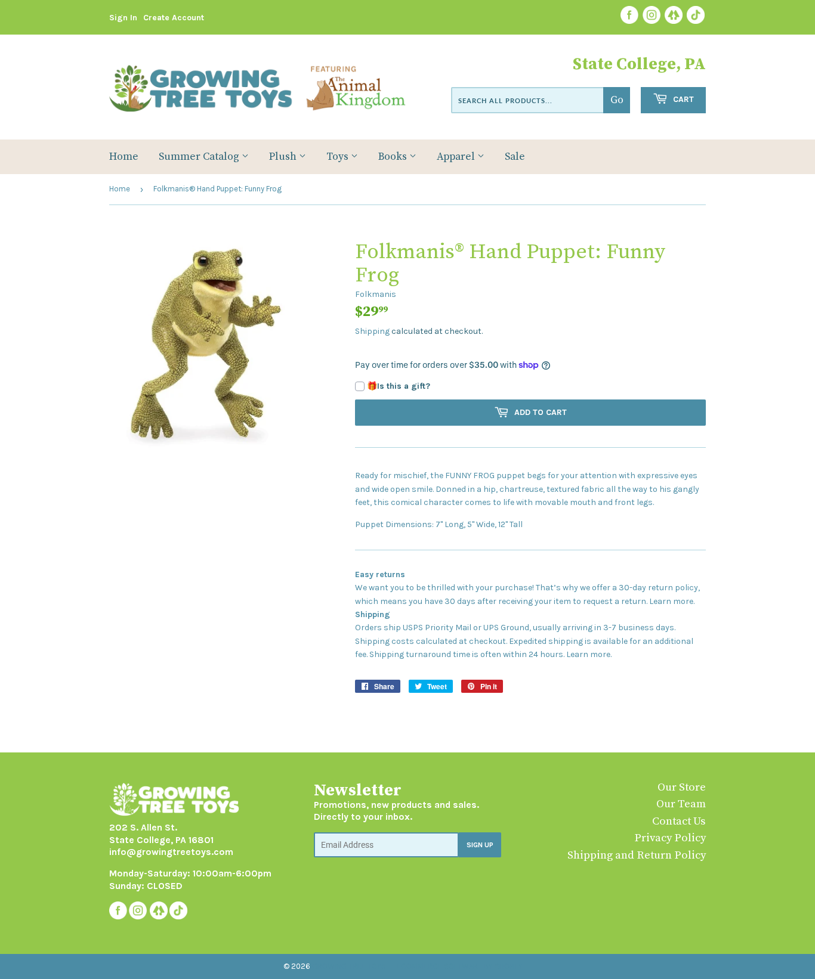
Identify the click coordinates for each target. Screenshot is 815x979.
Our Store (681, 787)
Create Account (173, 18)
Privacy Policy (670, 838)
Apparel (457, 156)
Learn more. (671, 601)
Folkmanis (375, 294)
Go (616, 100)
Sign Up (480, 845)
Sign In (123, 18)
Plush (284, 156)
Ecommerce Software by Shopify (460, 966)
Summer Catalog (200, 156)
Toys (338, 156)
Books (393, 156)
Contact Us (679, 821)
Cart (682, 99)
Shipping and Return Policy (636, 855)
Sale (515, 156)
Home (123, 156)
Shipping (372, 331)
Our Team (681, 804)
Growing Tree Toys (349, 966)
